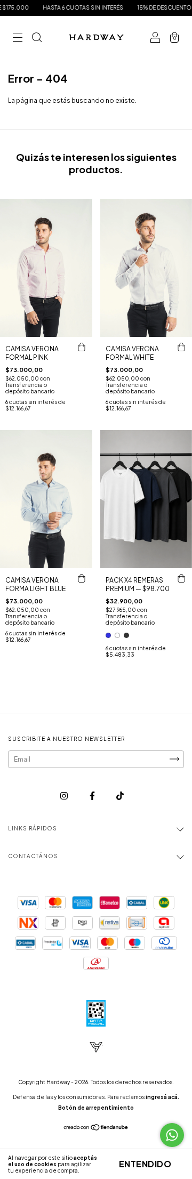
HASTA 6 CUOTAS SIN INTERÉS (72, 7)
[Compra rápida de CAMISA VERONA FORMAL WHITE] (181, 347)
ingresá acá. (162, 1097)
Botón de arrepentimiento (96, 1107)
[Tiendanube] (96, 1129)
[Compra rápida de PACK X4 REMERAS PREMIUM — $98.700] (181, 579)
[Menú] (17, 39)
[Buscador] (36, 39)
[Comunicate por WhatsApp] (172, 1135)
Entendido (145, 1163)
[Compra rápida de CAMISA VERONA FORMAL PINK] (81, 347)
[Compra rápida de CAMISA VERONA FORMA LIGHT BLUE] (81, 579)
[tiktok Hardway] (120, 796)
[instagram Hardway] (64, 796)
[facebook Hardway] (93, 796)
